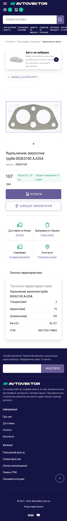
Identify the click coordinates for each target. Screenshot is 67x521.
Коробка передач (54, 29)
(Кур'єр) (20, 235)
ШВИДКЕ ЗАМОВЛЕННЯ (36, 206)
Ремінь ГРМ (10, 472)
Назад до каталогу (24, 77)
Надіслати (53, 368)
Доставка (8, 423)
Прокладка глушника (28, 41)
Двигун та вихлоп (34, 30)
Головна (10, 41)
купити (36, 194)
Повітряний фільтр (14, 452)
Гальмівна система (23, 29)
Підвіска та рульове (44, 30)
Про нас (7, 416)
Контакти (8, 436)
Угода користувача (33, 506)
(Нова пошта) (47, 235)
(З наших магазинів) (19, 257)
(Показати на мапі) (47, 257)
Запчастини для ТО (10, 29)
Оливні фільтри (12, 459)
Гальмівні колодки (13, 479)
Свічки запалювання (15, 465)
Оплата (7, 430)
